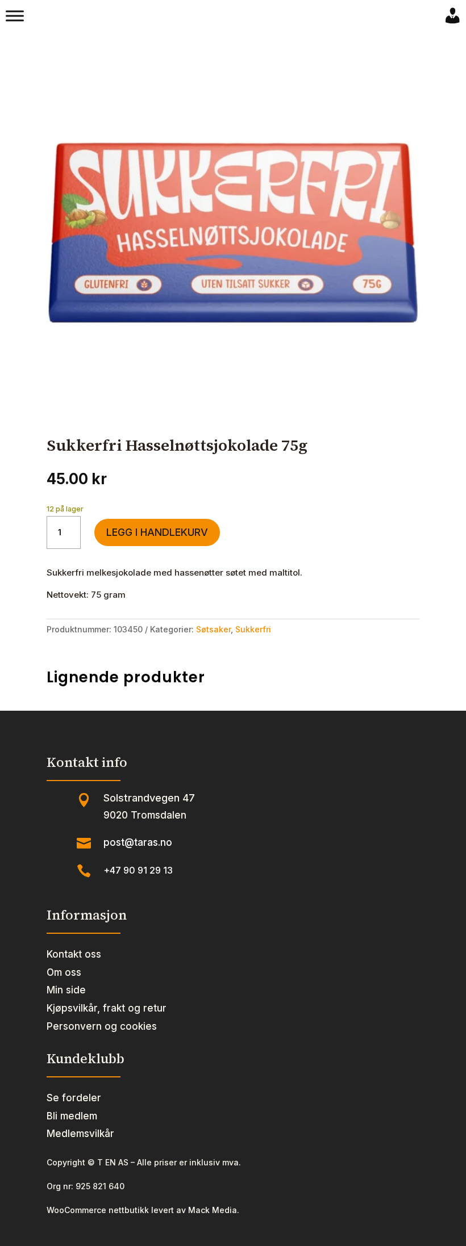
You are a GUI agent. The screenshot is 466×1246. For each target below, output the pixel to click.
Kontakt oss (74, 954)
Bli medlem (72, 1116)
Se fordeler (74, 1098)
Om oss (64, 972)
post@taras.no (137, 842)
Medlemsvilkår (80, 1133)
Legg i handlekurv (157, 532)
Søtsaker (213, 629)
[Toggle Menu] (15, 16)
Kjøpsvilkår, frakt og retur (107, 1008)
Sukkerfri (253, 629)
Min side (66, 990)
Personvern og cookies (102, 1026)
